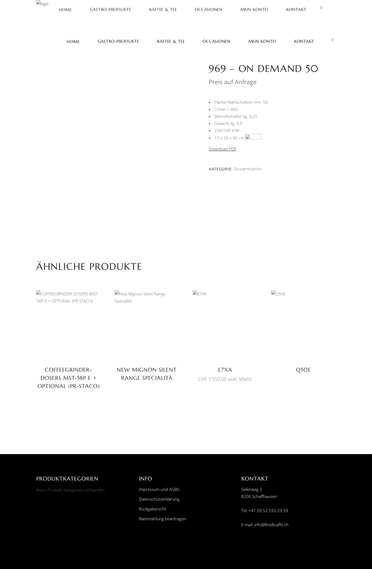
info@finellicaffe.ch (271, 524)
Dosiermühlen (248, 169)
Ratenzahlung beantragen (162, 518)
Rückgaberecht (152, 509)
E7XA (225, 369)
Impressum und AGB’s (159, 489)
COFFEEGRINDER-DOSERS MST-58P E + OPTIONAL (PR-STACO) (69, 378)
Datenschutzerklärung (159, 499)
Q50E (303, 369)
